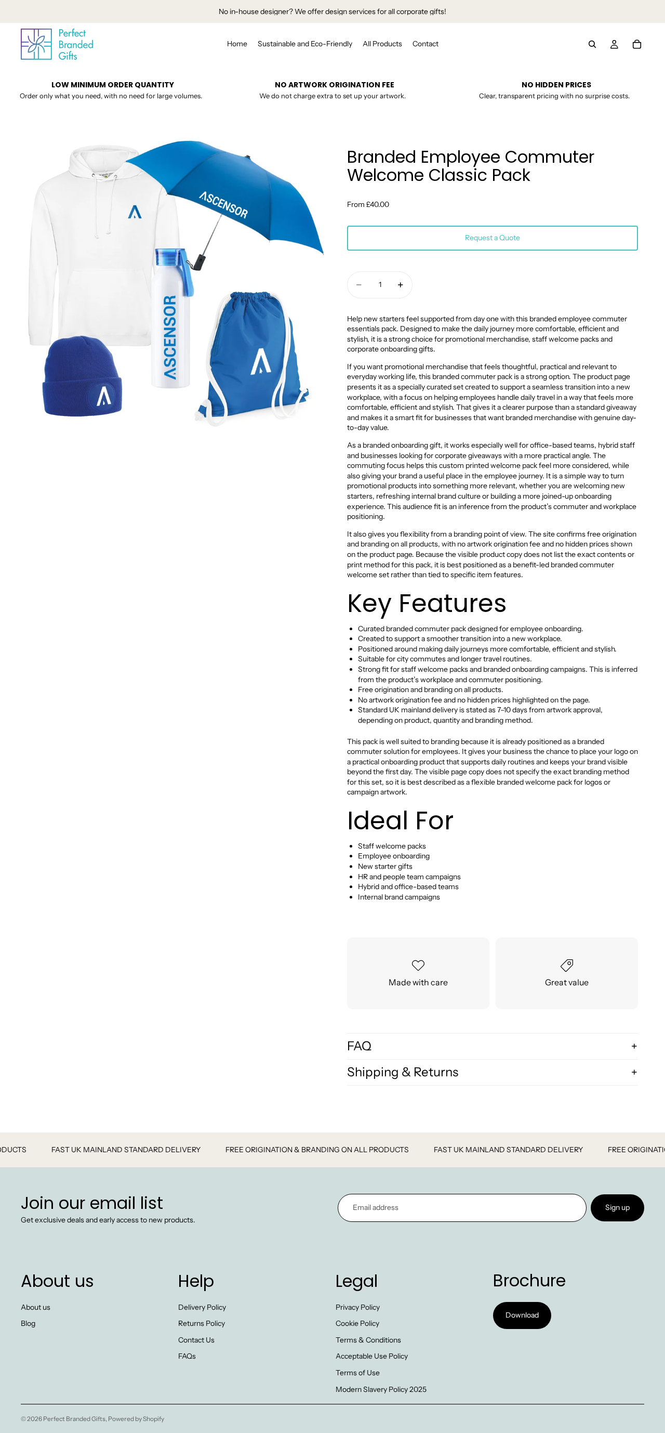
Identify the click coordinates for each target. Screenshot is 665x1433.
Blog (28, 1323)
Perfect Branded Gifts (74, 1419)
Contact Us (196, 1340)
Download (522, 1315)
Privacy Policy (358, 1307)
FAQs (187, 1356)
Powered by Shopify (136, 1419)
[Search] (592, 44)
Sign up (617, 1207)
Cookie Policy (357, 1323)
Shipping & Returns (402, 1071)
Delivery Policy (202, 1307)
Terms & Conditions (368, 1340)
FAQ (359, 1045)
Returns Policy (201, 1323)
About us (35, 1307)
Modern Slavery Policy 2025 (381, 1389)
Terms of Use (358, 1372)
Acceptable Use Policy (372, 1356)
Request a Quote (492, 237)
